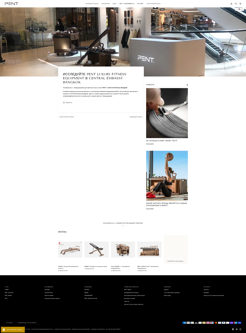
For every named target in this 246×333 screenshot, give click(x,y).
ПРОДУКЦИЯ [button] (88, 287)
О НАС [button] (7, 287)
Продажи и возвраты (98, 329)
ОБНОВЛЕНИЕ (88, 295)
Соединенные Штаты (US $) (26, 322)
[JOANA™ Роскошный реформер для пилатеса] (70, 250)
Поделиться (69, 102)
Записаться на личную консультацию (214, 295)
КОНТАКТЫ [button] (207, 287)
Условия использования (62, 329)
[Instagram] (240, 329)
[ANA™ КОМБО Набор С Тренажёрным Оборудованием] (149, 250)
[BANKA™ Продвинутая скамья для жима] (97, 250)
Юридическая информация (81, 329)
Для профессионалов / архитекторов (134, 295)
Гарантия (126, 301)
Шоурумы (206, 292)
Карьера (166, 289)
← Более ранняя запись (66, 117)
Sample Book (49, 292)
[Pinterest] (237, 329)
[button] (92, 3)
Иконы (62, 232)
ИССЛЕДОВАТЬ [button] (49, 287)
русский (9, 322)
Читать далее (150, 144)
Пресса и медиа (49, 295)
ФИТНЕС (86, 289)
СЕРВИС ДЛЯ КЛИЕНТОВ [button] (131, 287)
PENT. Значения (9, 292)
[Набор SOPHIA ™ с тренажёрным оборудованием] (123, 250)
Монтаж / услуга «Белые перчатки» (133, 304)
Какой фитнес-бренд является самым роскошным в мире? (166, 204)
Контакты (206, 289)
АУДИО (86, 292)
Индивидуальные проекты (131, 292)
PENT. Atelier (8, 295)
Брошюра (47, 289)
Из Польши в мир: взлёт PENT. (162, 141)
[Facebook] (233, 329)
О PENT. (7, 289)
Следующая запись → (136, 117)
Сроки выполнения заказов (52, 298)
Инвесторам (167, 295)
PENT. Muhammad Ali (90, 298)
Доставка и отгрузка (129, 298)
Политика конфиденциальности (42, 329)
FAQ (6, 298)
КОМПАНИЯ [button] (167, 287)
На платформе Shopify (113, 329)
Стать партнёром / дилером (172, 292)
